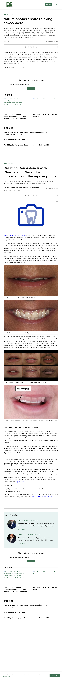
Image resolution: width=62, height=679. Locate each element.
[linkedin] (28, 47)
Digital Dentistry (9, 14)
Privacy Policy (6, 676)
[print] (57, 47)
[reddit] (33, 47)
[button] (5, 5)
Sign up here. (20, 482)
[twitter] (31, 47)
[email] (36, 47)
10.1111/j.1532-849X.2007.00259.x (41, 497)
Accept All (54, 675)
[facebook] (25, 47)
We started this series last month (14, 235)
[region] (31, 675)
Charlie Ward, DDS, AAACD (12, 187)
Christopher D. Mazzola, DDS (30, 187)
